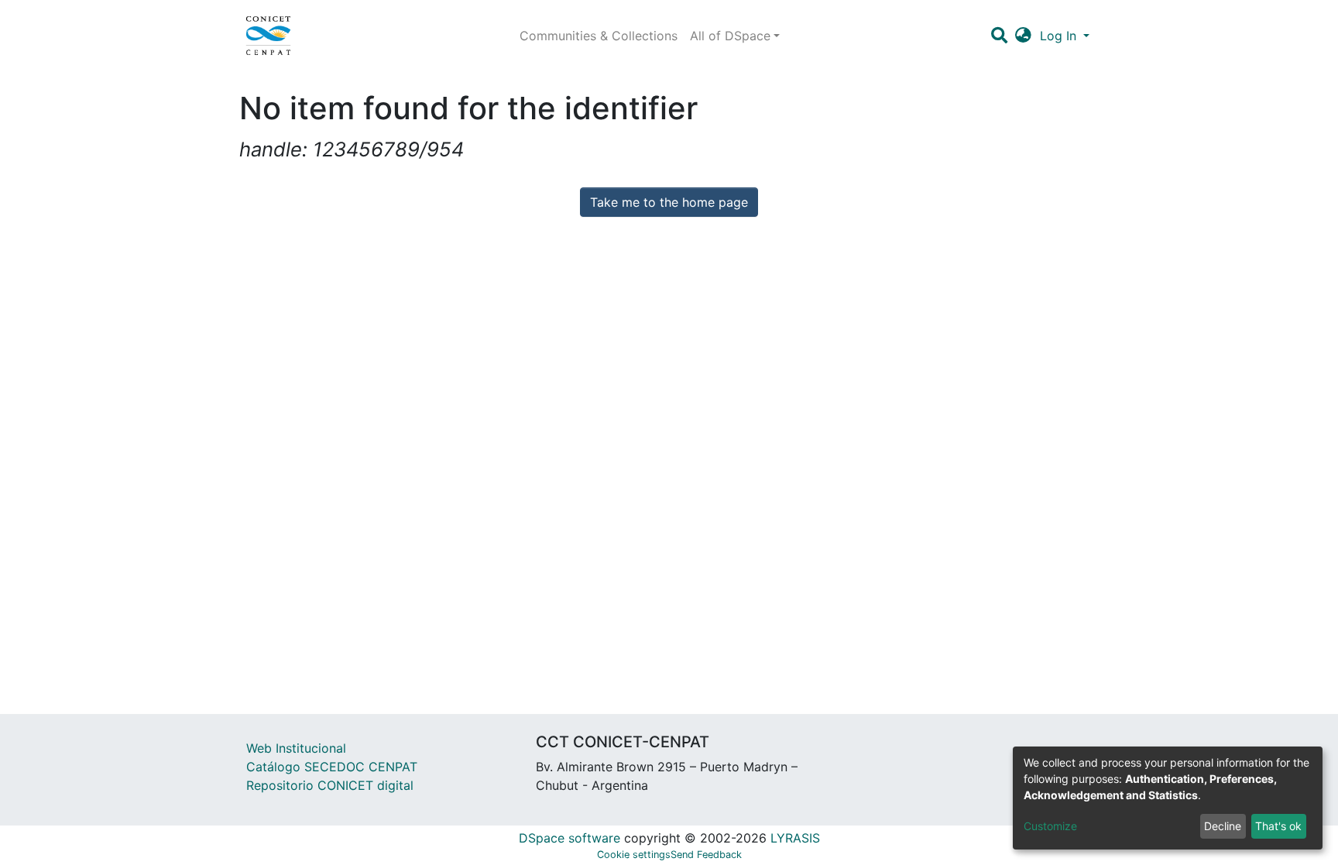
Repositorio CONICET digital (329, 785)
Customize (1050, 825)
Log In (1060, 35)
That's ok (1278, 825)
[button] (1023, 35)
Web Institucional (296, 748)
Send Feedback (706, 854)
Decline (1222, 825)
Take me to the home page (669, 202)
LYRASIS (795, 838)
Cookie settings (634, 854)
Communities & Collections (599, 35)
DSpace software (569, 838)
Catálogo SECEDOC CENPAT (331, 766)
